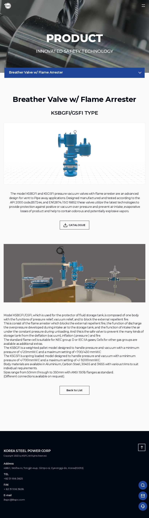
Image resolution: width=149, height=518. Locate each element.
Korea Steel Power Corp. (7, 6)
